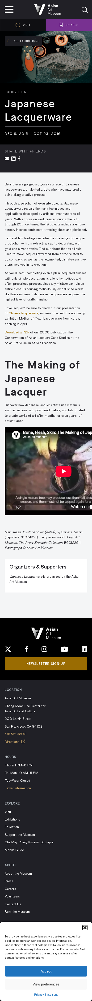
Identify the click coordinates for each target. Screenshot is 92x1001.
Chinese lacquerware (23, 313)
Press (9, 881)
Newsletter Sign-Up (46, 663)
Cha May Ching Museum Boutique (29, 842)
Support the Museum (20, 835)
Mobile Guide (14, 850)
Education (12, 827)
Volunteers (12, 896)
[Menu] (9, 9)
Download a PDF (17, 332)
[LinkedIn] (84, 649)
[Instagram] (44, 649)
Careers (10, 889)
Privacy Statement (46, 994)
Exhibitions (12, 819)
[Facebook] (26, 649)
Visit (8, 812)
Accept (46, 971)
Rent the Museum (17, 911)
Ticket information (18, 788)
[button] (85, 927)
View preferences (46, 984)
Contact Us (13, 904)
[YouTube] (64, 649)
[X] (8, 649)
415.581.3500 (15, 734)
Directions (12, 742)
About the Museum (18, 873)
